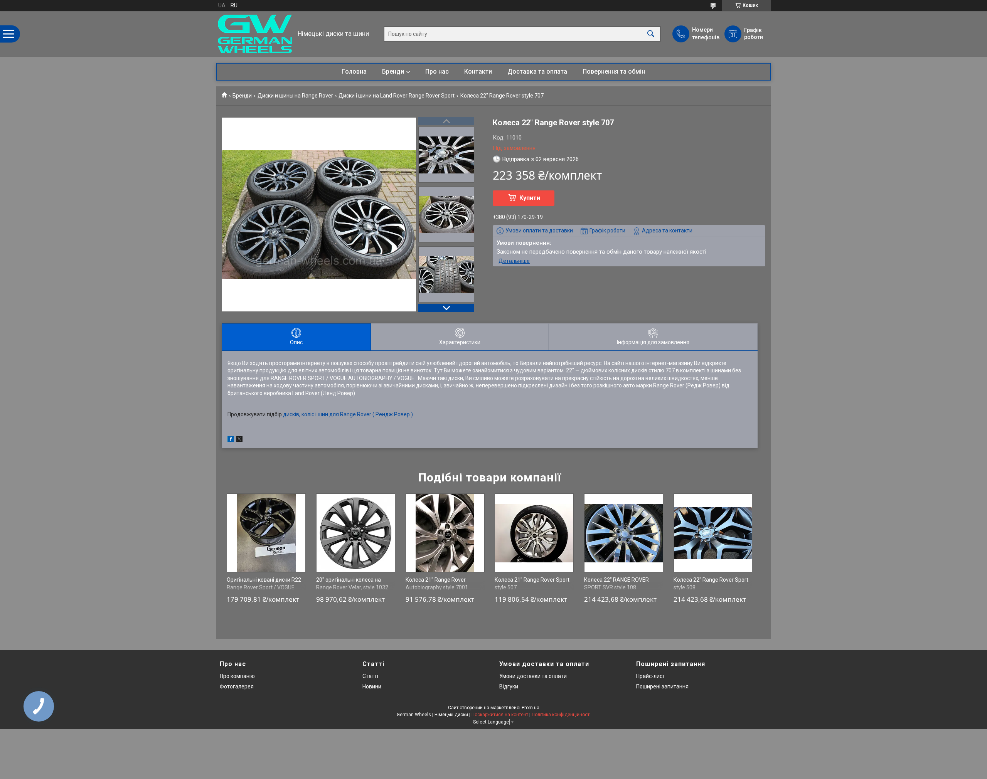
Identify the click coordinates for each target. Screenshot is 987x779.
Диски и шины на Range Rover (295, 96)
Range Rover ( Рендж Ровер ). (377, 414)
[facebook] (230, 440)
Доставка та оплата (537, 71)
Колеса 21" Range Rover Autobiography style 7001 (437, 584)
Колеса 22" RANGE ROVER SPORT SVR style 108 (616, 584)
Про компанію (237, 676)
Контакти (478, 71)
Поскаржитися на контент (500, 714)
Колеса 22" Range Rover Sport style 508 (711, 584)
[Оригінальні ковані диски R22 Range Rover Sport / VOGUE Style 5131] (266, 532)
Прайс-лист (650, 676)
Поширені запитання (662, 686)
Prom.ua (530, 707)
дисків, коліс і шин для (311, 414)
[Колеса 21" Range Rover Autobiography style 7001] (445, 532)
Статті (370, 676)
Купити (529, 198)
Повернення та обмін (614, 71)
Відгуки (508, 686)
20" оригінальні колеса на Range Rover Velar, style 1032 (352, 584)
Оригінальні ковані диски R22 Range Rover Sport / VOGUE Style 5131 (264, 587)
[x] (239, 440)
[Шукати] (651, 34)
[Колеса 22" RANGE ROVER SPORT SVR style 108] (623, 532)
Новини (371, 686)
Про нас (437, 71)
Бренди (393, 71)
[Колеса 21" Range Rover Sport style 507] (534, 532)
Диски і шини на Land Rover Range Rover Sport (397, 96)
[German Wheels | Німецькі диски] (255, 34)
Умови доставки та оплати (533, 676)
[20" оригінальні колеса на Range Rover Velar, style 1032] (355, 532)
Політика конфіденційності (561, 714)
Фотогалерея (237, 686)
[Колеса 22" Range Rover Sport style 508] (713, 532)
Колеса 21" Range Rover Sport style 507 (532, 584)
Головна (354, 71)
